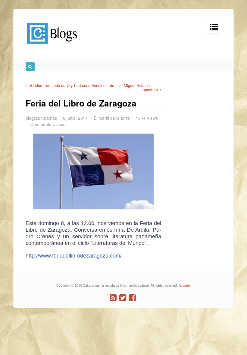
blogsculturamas (41, 118)
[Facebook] (132, 298)
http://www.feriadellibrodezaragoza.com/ (74, 256)
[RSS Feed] (113, 298)
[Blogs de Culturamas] (52, 45)
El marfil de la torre (112, 118)
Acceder (185, 285)
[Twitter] (122, 298)
